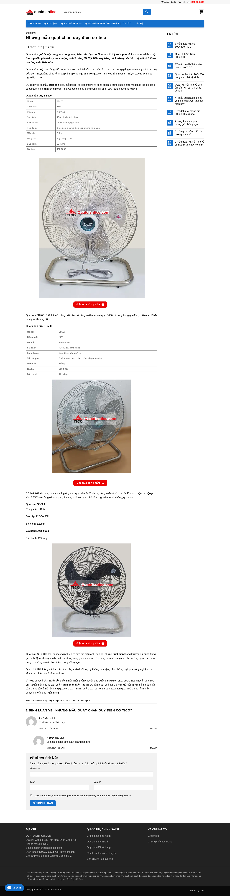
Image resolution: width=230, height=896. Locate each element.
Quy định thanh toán (98, 841)
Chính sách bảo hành (99, 835)
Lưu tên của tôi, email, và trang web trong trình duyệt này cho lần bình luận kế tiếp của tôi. (83, 795)
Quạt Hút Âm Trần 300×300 (185, 55)
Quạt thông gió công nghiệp (102, 23)
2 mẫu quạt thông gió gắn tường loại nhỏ (189, 133)
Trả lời (153, 728)
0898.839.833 (46, 852)
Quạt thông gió (70, 23)
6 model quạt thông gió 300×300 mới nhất (187, 112)
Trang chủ (34, 23)
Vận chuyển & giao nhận (100, 858)
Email (97, 782)
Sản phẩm (31, 33)
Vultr (202, 890)
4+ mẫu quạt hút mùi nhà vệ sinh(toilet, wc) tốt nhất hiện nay (189, 100)
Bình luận (35, 768)
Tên (32, 782)
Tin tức (127, 23)
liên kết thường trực (82, 700)
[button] (201, 11)
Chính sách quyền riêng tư (101, 853)
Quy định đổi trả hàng (99, 847)
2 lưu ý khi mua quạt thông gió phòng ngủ (186, 123)
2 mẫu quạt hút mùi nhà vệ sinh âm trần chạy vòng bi (189, 143)
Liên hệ (139, 23)
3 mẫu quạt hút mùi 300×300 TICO (185, 45)
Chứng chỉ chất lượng (160, 841)
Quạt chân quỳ (34, 69)
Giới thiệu (153, 835)
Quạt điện (50, 23)
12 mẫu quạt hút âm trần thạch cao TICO (188, 66)
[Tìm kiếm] (147, 12)
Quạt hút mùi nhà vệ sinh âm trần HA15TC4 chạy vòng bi (188, 87)
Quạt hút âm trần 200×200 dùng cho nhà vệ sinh (189, 76)
